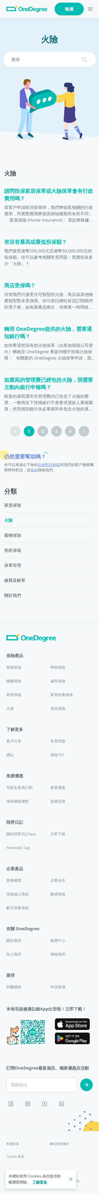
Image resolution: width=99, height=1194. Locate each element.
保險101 (57, 754)
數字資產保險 (17, 907)
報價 (69, 9)
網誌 (10, 754)
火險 (10, 708)
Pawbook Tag (18, 847)
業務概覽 (13, 880)
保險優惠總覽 (17, 801)
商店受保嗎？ (20, 285)
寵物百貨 (57, 801)
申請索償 (57, 987)
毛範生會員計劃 (19, 787)
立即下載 (57, 834)
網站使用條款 (59, 1144)
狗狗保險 (57, 667)
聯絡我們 (57, 954)
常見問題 (57, 741)
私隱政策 (12, 1144)
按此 (34, 470)
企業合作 (57, 880)
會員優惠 (57, 787)
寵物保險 (13, 667)
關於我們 (13, 940)
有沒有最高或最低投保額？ (35, 241)
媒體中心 (57, 940)
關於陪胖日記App (21, 834)
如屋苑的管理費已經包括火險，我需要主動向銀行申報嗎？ (48, 383)
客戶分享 (13, 741)
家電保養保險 (61, 694)
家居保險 (13, 694)
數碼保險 (57, 894)
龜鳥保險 (57, 681)
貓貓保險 (13, 681)
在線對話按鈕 (49, 465)
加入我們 (13, 954)
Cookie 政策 (15, 1156)
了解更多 (39, 1182)
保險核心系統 (17, 894)
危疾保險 (57, 708)
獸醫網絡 (13, 987)
